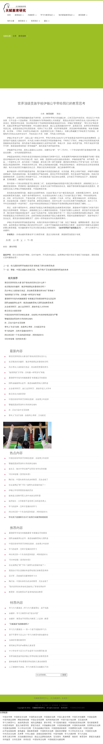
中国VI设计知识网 (68, 720)
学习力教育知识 (47, 15)
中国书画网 (58, 734)
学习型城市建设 (60, 723)
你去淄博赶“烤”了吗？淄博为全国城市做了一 (27, 485)
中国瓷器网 (92, 717)
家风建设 (21, 731)
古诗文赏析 (16, 740)
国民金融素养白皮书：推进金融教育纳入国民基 (28, 383)
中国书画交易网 (9, 720)
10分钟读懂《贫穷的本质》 (16, 339)
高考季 (20, 734)
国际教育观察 (32, 731)
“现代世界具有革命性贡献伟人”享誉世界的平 (27, 586)
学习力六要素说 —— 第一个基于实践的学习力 (28, 629)
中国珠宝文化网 (20, 717)
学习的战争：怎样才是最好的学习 (19, 331)
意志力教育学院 (22, 725)
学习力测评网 (70, 734)
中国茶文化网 (91, 731)
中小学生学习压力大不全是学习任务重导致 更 (28, 651)
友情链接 (55, 705)
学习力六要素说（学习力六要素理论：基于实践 (28, 608)
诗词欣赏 (27, 740)
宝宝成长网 (82, 720)
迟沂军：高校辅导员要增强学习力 (23, 576)
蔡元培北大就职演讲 (13, 311)
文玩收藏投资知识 (25, 737)
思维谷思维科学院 (44, 734)
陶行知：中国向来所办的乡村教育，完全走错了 (28, 479)
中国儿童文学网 (63, 717)
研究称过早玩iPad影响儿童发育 (22, 645)
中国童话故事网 (9, 728)
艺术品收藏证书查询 (41, 728)
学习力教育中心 (9, 723)
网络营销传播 (23, 720)
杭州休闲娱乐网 (52, 720)
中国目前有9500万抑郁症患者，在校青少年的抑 (29, 399)
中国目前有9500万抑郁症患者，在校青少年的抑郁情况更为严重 (31, 315)
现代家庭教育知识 (66, 15)
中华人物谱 (30, 734)
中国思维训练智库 (59, 728)
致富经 (75, 737)
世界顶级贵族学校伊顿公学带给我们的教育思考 (28, 656)
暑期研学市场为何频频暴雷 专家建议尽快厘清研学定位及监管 (30, 299)
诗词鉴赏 (6, 740)
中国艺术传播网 (78, 717)
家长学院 (13, 247)
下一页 (30, 240)
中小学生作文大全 (75, 731)
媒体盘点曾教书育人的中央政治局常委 (25, 496)
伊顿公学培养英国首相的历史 (21, 490)
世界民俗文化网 (93, 725)
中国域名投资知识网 (76, 723)
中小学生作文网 (24, 728)
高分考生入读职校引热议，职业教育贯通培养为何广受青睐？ (30, 291)
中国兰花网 (88, 728)
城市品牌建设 (36, 723)
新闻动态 (18, 15)
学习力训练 (82, 734)
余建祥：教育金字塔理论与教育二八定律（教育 (28, 619)
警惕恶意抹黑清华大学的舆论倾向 (19, 319)
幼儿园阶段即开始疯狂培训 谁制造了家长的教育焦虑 (32, 266)
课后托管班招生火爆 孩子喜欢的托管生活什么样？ (25, 283)
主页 (14, 36)
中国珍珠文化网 (39, 740)
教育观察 (82, 15)
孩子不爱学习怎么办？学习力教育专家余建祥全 (28, 635)
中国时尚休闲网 (78, 725)
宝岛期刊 (57, 737)
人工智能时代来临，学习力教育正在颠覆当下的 (28, 667)
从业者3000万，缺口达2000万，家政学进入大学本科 (27, 307)
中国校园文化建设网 (56, 740)
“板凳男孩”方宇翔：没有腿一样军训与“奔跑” (23, 295)
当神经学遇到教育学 (17, 640)
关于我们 (45, 705)
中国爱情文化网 (75, 728)
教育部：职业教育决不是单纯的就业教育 (26, 592)
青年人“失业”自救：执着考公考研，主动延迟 (27, 415)
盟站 (46, 21)
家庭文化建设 (94, 737)
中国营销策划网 (63, 725)
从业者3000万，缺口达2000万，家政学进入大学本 (30, 388)
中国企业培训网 (37, 720)
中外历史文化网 (9, 734)
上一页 (16, 240)
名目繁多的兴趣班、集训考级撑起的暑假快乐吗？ (25, 287)
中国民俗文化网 (35, 717)
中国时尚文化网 (46, 731)
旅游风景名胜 (23, 723)
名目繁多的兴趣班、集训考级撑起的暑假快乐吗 (28, 362)
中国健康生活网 (48, 725)
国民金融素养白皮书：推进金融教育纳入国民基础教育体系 (29, 303)
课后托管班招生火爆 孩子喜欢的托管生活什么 (28, 356)
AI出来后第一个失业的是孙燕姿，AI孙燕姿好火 (24, 335)
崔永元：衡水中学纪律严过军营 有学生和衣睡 (28, 469)
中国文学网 (7, 717)
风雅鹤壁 (66, 737)
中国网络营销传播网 (77, 708)
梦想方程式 (35, 725)
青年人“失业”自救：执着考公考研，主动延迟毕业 (25, 327)
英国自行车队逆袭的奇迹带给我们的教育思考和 (28, 570)
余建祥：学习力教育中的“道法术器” (23, 613)
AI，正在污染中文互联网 (15, 323)
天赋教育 (31, 15)
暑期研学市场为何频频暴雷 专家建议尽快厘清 (28, 378)
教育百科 (83, 737)
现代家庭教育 (92, 723)
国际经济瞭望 (61, 731)
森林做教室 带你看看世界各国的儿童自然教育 (28, 661)
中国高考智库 (8, 725)
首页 (9, 15)
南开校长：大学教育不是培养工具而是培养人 (27, 501)
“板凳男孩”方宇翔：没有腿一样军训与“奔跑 (27, 372)
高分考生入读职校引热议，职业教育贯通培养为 (28, 367)
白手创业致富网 (9, 731)
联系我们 (35, 21)
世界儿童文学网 (9, 737)
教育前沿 (22, 21)
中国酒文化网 (49, 717)
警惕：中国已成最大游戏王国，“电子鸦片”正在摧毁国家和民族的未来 (39, 270)
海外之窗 (10, 21)
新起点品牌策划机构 (43, 737)
